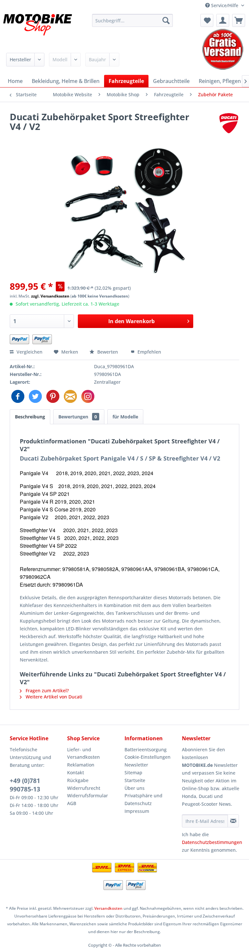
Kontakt (75, 772)
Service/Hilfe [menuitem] (225, 5)
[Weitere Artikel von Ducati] (228, 123)
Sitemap (133, 772)
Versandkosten (108, 908)
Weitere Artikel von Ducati (53, 697)
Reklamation (80, 765)
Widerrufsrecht (83, 788)
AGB (71, 803)
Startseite (134, 780)
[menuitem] (132, 20)
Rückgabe (78, 780)
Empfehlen (148, 352)
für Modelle (125, 417)
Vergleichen (28, 352)
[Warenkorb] (238, 20)
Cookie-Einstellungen (147, 757)
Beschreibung (30, 417)
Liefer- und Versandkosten (83, 753)
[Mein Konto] (222, 20)
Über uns (134, 788)
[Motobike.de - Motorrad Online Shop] (37, 30)
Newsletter (136, 765)
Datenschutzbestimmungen (212, 842)
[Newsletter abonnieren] (233, 820)
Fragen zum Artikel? (46, 690)
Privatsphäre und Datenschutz (143, 799)
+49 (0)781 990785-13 (25, 785)
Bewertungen (77, 417)
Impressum (136, 811)
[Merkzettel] (206, 20)
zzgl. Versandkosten (50, 296)
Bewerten (107, 352)
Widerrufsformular (87, 795)
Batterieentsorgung (145, 749)
